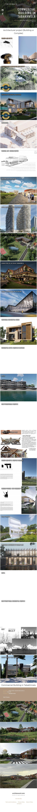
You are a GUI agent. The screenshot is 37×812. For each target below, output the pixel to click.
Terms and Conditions (11, 802)
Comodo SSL (18, 798)
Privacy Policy (21, 802)
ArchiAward (12, 4)
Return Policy (29, 802)
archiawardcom (18, 793)
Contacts (19, 803)
